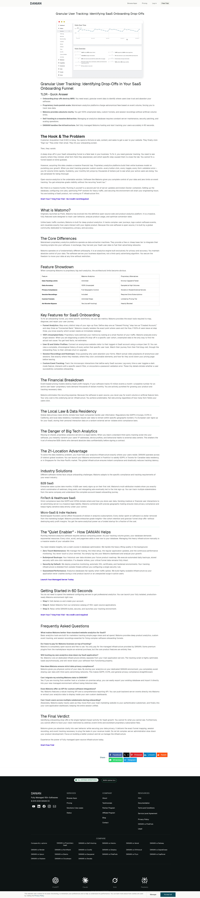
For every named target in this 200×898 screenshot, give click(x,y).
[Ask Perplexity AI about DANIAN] (144, 878)
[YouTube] (34, 806)
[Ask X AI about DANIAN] (115, 878)
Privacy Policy (39, 896)
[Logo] (35, 3)
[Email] (54, 806)
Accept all (168, 894)
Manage (153, 894)
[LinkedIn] (39, 806)
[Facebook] (44, 806)
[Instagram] (49, 806)
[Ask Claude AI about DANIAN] (85, 878)
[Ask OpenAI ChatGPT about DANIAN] (55, 878)
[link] (116, 755)
